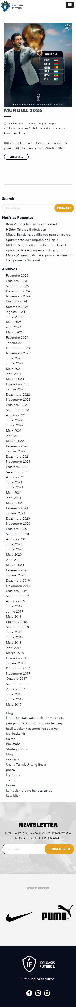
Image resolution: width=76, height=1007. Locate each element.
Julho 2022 (14, 420)
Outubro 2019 (16, 591)
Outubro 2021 (16, 467)
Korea (10, 785)
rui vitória (60, 128)
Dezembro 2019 (18, 580)
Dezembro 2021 (18, 456)
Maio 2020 (14, 554)
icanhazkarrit (15, 733)
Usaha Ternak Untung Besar (26, 764)
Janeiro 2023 (15, 389)
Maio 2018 (14, 642)
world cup (20, 133)
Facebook (29, 993)
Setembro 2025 (17, 286)
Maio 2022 (14, 430)
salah (8, 133)
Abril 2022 (13, 436)
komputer (13, 775)
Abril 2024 (13, 327)
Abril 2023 (13, 374)
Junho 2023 (14, 363)
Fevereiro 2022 (17, 446)
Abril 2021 (13, 498)
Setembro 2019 (17, 596)
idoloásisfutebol (28, 128)
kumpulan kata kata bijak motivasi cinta (35, 718)
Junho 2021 (14, 487)
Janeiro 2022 (15, 451)
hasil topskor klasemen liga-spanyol (32, 728)
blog (9, 713)
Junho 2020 (14, 549)
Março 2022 (15, 441)
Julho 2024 (14, 317)
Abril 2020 (13, 560)
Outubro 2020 (16, 529)
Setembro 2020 (17, 534)
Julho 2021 (14, 482)
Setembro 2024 (17, 307)
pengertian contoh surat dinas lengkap (34, 723)
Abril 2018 (13, 648)
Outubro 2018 (16, 622)
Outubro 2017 (16, 678)
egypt (53, 123)
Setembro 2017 (17, 684)
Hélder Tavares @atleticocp (26, 229)
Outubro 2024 (16, 301)
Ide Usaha (13, 744)
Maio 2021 (14, 492)
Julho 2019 (14, 606)
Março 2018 (15, 653)
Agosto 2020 (15, 539)
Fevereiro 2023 (17, 384)
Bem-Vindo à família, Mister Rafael (31, 224)
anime (10, 739)
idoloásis (10, 128)
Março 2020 (15, 565)
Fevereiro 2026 (17, 275)
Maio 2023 (14, 368)
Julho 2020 (14, 544)
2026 (33, 123)
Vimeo (47, 993)
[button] (70, 5)
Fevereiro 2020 (17, 570)
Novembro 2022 (18, 399)
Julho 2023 (14, 358)
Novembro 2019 (18, 586)
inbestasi (12, 759)
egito (43, 123)
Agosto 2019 (15, 601)
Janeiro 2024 (15, 343)
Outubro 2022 (16, 405)
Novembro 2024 (18, 296)
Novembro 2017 (18, 673)
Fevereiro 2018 (17, 658)
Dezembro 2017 (18, 668)
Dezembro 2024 (18, 291)
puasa (10, 770)
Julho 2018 (14, 632)
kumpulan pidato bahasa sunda (29, 790)
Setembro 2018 (17, 627)
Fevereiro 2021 (17, 508)
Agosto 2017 (15, 689)
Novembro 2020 (18, 523)
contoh (11, 780)
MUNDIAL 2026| (24, 110)
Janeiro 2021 (15, 513)
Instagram (38, 993)
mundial (45, 128)
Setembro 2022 (17, 410)
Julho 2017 (14, 694)
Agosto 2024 (15, 312)
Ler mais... (16, 156)
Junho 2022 (14, 425)
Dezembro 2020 (18, 518)
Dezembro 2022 (18, 394)
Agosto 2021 (15, 477)
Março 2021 (15, 503)
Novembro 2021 (18, 461)
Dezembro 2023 (18, 348)
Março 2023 (15, 379)
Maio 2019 (14, 616)
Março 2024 (15, 332)
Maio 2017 (14, 704)
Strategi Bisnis (16, 749)
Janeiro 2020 (15, 575)
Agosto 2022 (15, 415)
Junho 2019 (14, 611)
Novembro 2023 (18, 353)
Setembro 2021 (17, 472)
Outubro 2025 (16, 281)
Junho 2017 (14, 699)
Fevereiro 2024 (17, 337)
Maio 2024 (14, 322)
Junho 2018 (14, 637)
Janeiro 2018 (15, 663)
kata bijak (13, 795)
